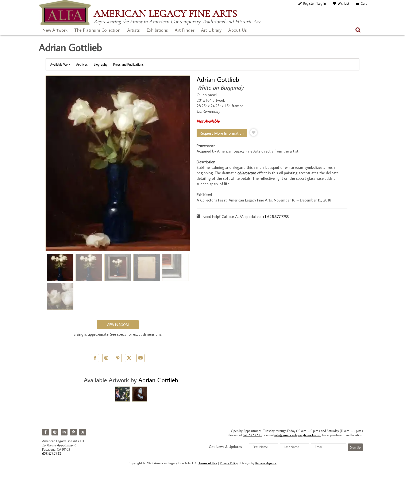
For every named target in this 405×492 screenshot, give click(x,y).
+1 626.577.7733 (275, 216)
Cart (364, 3)
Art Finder (184, 30)
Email (140, 358)
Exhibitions (157, 30)
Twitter (129, 358)
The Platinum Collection (97, 30)
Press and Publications (128, 64)
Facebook (45, 432)
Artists (133, 30)
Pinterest (73, 432)
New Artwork (55, 30)
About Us (237, 30)
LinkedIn (64, 432)
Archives (82, 64)
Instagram (54, 432)
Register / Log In (314, 3)
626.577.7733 (51, 453)
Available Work (60, 64)
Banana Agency (266, 463)
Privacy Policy (229, 463)
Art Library (211, 30)
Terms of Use (207, 463)
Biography (100, 64)
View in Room (118, 325)
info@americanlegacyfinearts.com (297, 435)
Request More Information (222, 133)
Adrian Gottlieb (218, 79)
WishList (343, 3)
